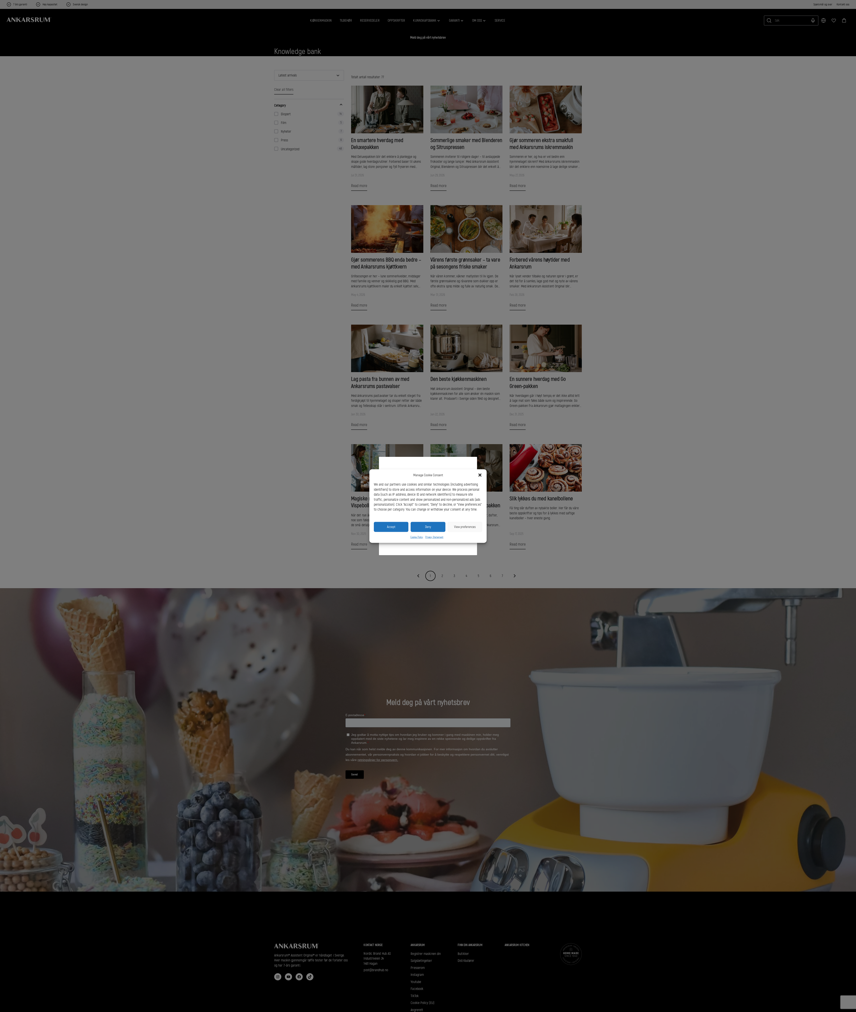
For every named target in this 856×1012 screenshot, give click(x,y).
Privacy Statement (434, 536)
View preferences (465, 527)
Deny (428, 527)
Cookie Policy (416, 536)
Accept (391, 527)
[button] (480, 475)
